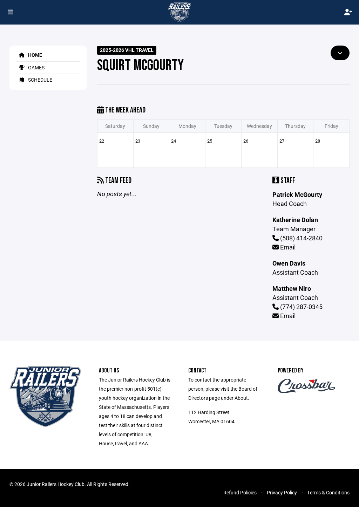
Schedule (39, 79)
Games (36, 67)
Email (287, 247)
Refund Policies (240, 492)
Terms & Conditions (328, 492)
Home (34, 55)
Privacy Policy (282, 492)
